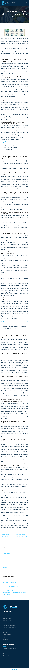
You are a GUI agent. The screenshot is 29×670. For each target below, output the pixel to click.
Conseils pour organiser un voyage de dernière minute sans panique (21, 534)
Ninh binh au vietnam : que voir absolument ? (13, 556)
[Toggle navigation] (26, 3)
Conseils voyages (5, 25)
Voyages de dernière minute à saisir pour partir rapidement (7, 534)
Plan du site (14, 669)
